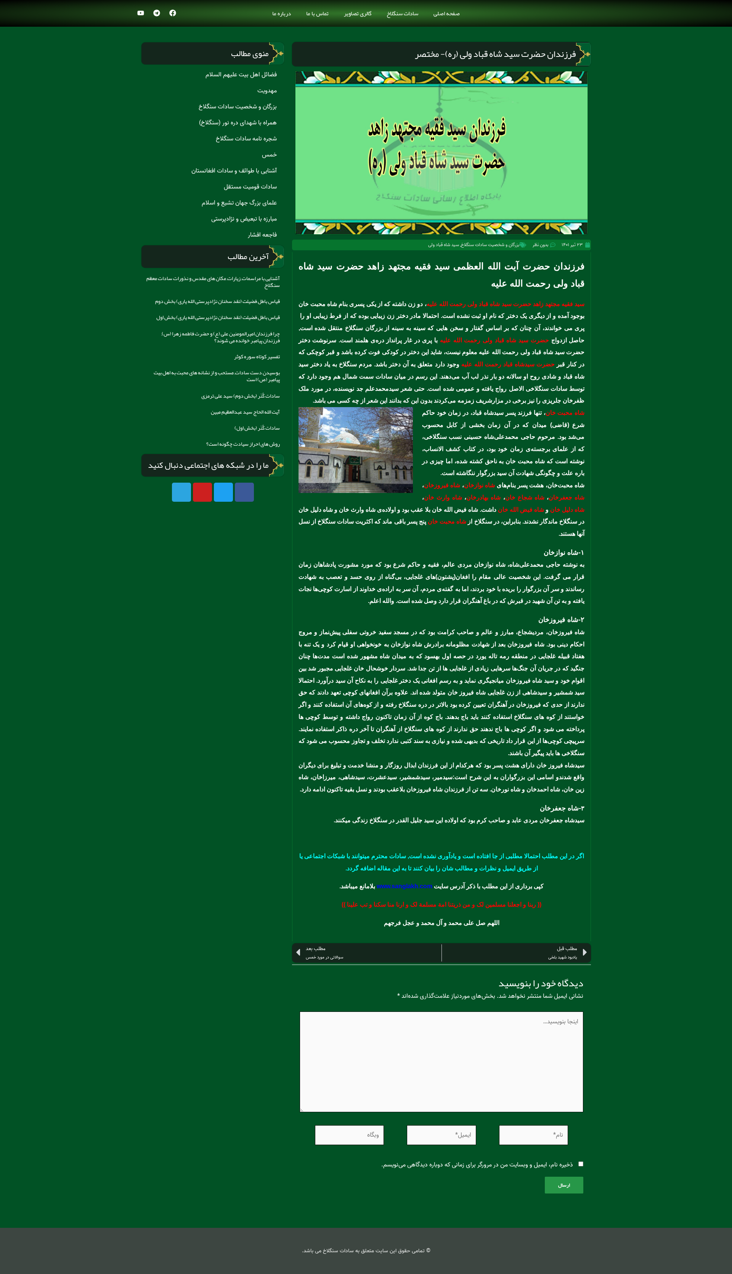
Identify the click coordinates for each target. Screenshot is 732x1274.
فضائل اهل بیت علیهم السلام (241, 75)
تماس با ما (317, 13)
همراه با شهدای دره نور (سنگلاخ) (238, 123)
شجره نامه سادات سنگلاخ (246, 139)
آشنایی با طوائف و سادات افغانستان (234, 171)
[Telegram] (156, 13)
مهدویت (267, 91)
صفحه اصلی (446, 13)
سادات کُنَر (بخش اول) (257, 427)
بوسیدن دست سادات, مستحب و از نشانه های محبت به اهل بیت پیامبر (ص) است (217, 376)
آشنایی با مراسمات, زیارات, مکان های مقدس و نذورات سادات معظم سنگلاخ (213, 281)
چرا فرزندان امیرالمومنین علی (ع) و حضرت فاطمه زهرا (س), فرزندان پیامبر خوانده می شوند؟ (220, 337)
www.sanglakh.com (404, 886)
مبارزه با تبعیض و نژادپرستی (244, 219)
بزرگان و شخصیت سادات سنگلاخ (490, 244)
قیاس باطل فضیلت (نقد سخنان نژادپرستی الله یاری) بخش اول (218, 317)
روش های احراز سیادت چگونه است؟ (243, 443)
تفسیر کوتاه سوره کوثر (257, 356)
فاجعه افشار (262, 235)
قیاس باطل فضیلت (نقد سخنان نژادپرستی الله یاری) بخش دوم (217, 301)
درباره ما (281, 13)
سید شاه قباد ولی (443, 244)
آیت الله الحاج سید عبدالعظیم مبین (245, 411)
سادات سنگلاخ (402, 13)
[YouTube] (140, 13)
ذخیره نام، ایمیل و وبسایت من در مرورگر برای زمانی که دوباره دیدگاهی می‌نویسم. (477, 1165)
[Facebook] (172, 13)
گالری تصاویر (357, 13)
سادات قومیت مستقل (250, 187)
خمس (269, 155)
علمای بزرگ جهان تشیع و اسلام (239, 203)
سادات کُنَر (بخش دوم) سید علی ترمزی (240, 395)
